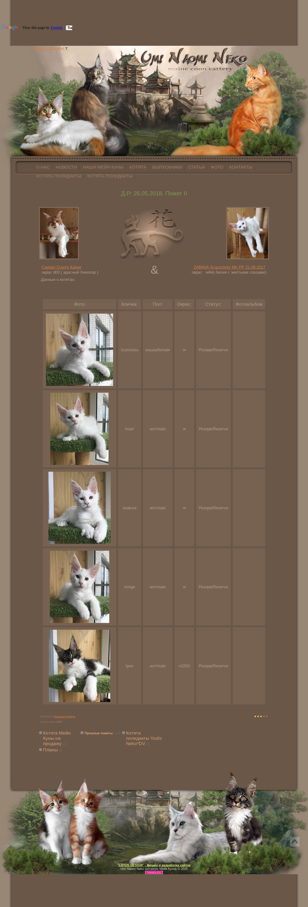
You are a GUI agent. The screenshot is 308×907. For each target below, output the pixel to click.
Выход (72, 54)
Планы (50, 749)
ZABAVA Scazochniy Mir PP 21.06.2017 (229, 267)
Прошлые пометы (64, 716)
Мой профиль (67, 54)
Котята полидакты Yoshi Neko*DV (144, 738)
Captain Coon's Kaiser (62, 267)
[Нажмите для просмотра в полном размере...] (79, 384)
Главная (62, 54)
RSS (76, 54)
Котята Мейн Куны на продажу (57, 738)
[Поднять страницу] (295, 842)
